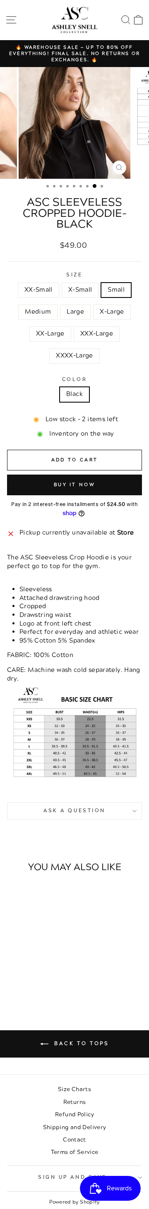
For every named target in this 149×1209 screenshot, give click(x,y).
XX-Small (38, 289)
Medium (38, 311)
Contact (74, 1140)
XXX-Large (96, 333)
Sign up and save (72, 1177)
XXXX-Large (74, 355)
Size (74, 275)
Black (74, 394)
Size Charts (74, 1089)
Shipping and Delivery (74, 1127)
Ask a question (74, 810)
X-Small (80, 289)
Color (74, 380)
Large (75, 311)
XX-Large (50, 333)
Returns (74, 1102)
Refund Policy (74, 1114)
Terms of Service (75, 1152)
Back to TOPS (80, 1043)
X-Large (112, 311)
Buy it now (74, 485)
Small (116, 289)
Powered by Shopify (74, 1202)
